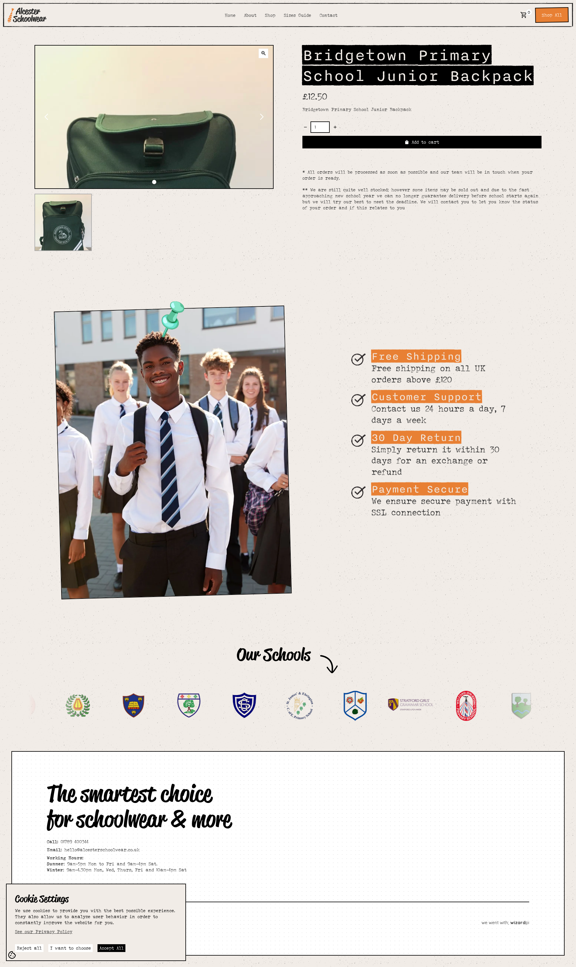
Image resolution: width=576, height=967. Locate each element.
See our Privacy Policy (43, 931)
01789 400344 (67, 841)
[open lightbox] (263, 53)
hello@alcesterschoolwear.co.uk (93, 849)
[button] (523, 15)
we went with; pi (505, 922)
